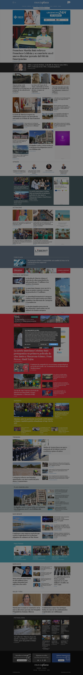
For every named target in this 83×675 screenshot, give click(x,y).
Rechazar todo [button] (43, 344)
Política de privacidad (36, 341)
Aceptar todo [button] (53, 344)
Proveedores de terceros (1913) (50, 335)
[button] (27, 344)
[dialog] (41, 337)
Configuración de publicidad (33, 340)
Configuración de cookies (29, 341)
